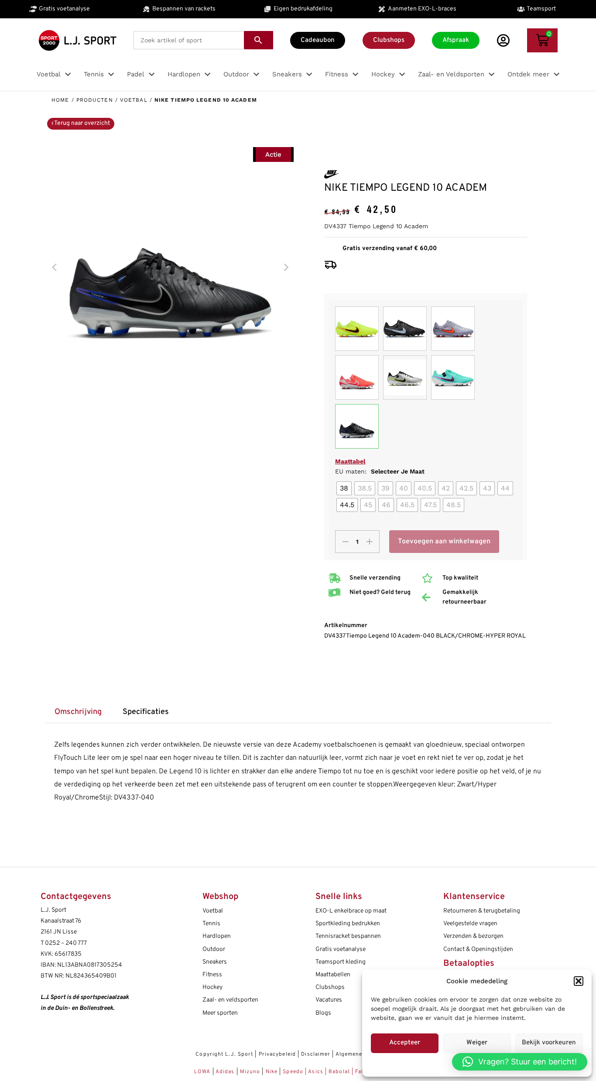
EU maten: (380, 471)
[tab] (78, 712)
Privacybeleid (277, 1054)
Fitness (212, 974)
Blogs (323, 1013)
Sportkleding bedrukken (347, 923)
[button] (578, 981)
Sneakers (214, 962)
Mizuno (251, 1071)
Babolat (339, 1071)
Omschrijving (78, 712)
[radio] (344, 488)
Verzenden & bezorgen (473, 936)
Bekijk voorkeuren (549, 1043)
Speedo (293, 1071)
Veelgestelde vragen (470, 923)
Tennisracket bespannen (348, 936)
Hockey (212, 987)
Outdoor (213, 949)
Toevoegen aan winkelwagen (444, 541)
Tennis (211, 923)
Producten (94, 100)
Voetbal (133, 100)
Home (60, 100)
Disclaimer (315, 1054)
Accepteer (404, 1043)
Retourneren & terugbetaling (481, 911)
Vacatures (328, 1000)
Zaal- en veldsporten (230, 1000)
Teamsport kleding (340, 962)
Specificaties (146, 712)
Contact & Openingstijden (478, 949)
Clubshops (330, 987)
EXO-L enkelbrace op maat (351, 911)
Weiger (476, 1043)
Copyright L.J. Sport (224, 1054)
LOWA (203, 1071)
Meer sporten (220, 1013)
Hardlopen (216, 936)
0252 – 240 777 (66, 943)
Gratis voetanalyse (340, 949)
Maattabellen (332, 974)
